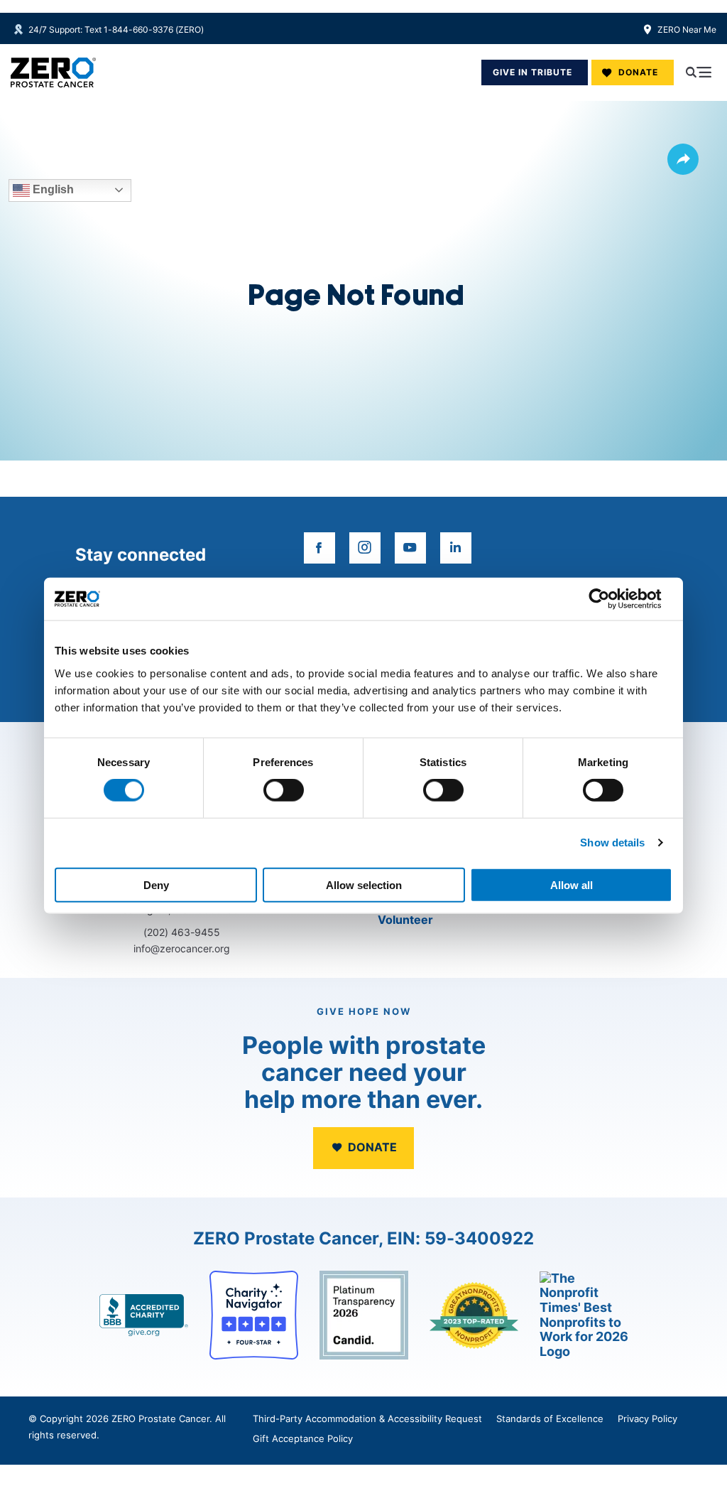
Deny (156, 884)
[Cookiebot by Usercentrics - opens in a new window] (610, 599)
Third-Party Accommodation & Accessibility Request (367, 1418)
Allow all (571, 884)
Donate (638, 72)
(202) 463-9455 (181, 932)
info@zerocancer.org (181, 948)
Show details (612, 842)
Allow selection (364, 884)
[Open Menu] (698, 72)
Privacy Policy (647, 1418)
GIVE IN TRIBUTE (532, 72)
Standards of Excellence (549, 1418)
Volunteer (405, 920)
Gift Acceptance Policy (303, 1438)
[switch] (283, 790)
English (52, 189)
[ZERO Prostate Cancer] (53, 72)
